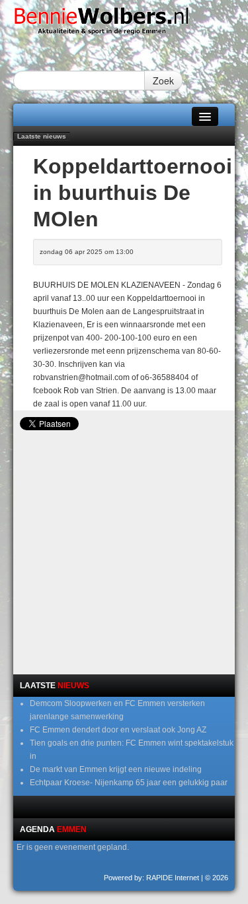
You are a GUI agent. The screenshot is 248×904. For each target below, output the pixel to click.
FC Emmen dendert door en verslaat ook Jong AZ (118, 729)
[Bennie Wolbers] (124, 23)
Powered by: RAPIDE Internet (151, 878)
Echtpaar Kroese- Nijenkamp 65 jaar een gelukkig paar (128, 782)
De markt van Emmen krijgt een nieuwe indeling (116, 769)
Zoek (163, 80)
